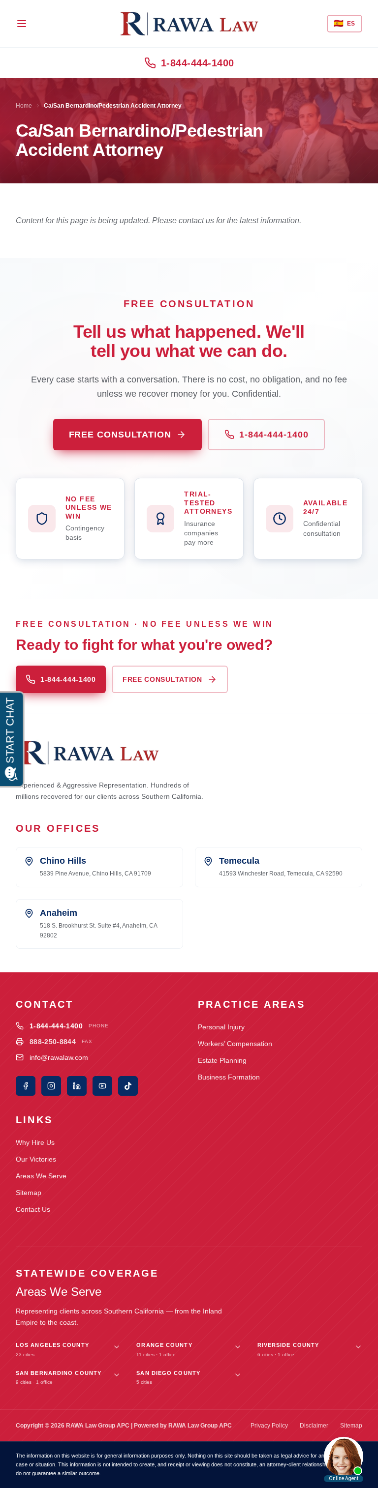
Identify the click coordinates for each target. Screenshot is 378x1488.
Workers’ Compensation (235, 1044)
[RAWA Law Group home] (189, 23)
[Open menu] (22, 23)
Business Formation (229, 1077)
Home (24, 105)
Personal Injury (221, 1027)
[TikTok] (128, 1086)
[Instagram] (51, 1086)
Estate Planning (222, 1060)
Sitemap (28, 1192)
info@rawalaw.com (59, 1057)
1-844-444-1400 (197, 63)
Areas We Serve (41, 1176)
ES (344, 23)
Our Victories (36, 1159)
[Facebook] (25, 1086)
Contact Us (33, 1209)
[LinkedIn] (77, 1086)
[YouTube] (102, 1086)
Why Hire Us (35, 1142)
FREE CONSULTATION (120, 434)
